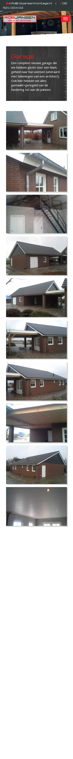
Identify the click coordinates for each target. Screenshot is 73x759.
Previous (10, 26)
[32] (36, 255)
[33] (36, 297)
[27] (36, 130)
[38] (36, 506)
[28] (36, 172)
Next (66, 26)
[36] (36, 423)
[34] (36, 339)
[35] (36, 381)
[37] (36, 464)
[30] (36, 214)
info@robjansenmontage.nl (30, 3)
